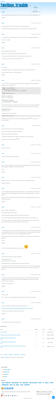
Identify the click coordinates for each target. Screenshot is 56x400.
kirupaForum (3, 1)
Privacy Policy (22, 354)
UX (43, 382)
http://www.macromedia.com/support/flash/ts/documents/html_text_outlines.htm (17, 308)
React (40, 382)
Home (2, 354)
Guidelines (10, 354)
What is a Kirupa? (7, 369)
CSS (21, 382)
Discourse (7, 357)
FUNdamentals (5, 384)
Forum (21, 384)
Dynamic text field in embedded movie (8, 337)
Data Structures (33, 382)
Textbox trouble (14, 5)
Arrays (51, 382)
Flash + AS (12, 384)
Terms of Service (16, 354)
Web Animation (15, 382)
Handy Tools (6, 374)
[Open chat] (53, 397)
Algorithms (25, 382)
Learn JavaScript (6, 382)
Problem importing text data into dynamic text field (10, 334)
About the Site (6, 371)
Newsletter (27, 384)
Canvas (47, 382)
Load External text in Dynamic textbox (8, 341)
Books (17, 384)
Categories (5, 354)
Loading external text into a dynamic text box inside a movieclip (13, 345)
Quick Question (4, 331)
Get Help (5, 376)
